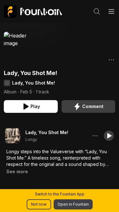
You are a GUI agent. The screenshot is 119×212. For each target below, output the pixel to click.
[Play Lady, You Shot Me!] (12, 135)
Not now (39, 204)
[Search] (96, 11)
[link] (33, 11)
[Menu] (111, 11)
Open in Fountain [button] (73, 204)
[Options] (111, 60)
